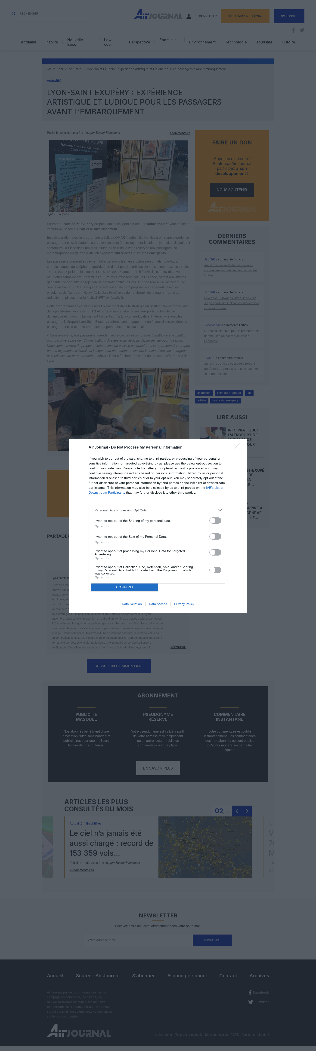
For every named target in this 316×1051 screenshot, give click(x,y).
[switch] (215, 520)
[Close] (238, 447)
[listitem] (158, 510)
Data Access (158, 604)
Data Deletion (132, 604)
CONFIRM (124, 587)
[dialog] (158, 526)
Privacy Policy (184, 604)
